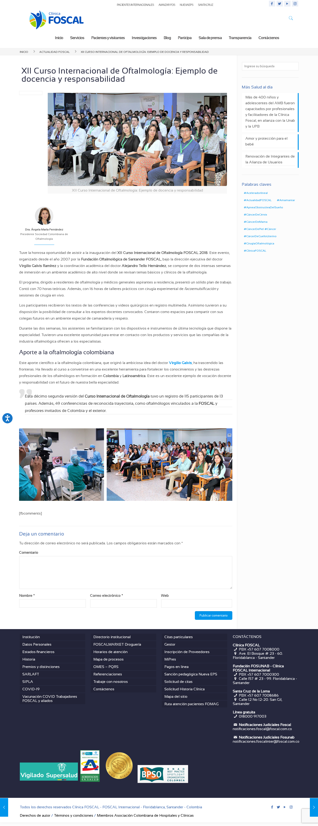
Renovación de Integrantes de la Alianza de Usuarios (270, 159)
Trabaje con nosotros (110, 682)
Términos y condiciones (73, 815)
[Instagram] (295, 4)
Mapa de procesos (108, 659)
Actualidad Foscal (54, 51)
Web (165, 595)
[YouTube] (287, 4)
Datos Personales (36, 644)
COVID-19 (31, 689)
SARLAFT (30, 674)
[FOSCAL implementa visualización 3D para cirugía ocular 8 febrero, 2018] (314, 807)
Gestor (169, 644)
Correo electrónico (106, 595)
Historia (28, 659)
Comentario (28, 552)
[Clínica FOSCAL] (56, 19)
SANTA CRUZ (205, 5)
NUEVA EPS (186, 5)
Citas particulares (178, 637)
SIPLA (27, 682)
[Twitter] (279, 4)
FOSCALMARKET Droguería (117, 644)
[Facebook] (272, 4)
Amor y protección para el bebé (266, 141)
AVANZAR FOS (167, 5)
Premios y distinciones (41, 667)
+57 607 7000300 (263, 674)
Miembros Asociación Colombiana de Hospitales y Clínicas (145, 815)
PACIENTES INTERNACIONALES (135, 5)
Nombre (27, 595)
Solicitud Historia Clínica (184, 689)
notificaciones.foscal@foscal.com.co (262, 729)
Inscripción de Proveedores (187, 652)
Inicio (24, 51)
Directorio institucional (112, 637)
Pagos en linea (176, 667)
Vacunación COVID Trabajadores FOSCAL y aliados (49, 699)
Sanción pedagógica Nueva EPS (190, 674)
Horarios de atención (110, 652)
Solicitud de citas (178, 682)
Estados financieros (38, 652)
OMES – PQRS (105, 667)
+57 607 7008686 (263, 695)
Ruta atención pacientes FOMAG (191, 704)
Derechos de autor (35, 815)
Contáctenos (103, 689)
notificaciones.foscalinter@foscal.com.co (266, 741)
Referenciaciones (107, 674)
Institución (31, 637)
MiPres (170, 659)
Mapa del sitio (175, 696)
